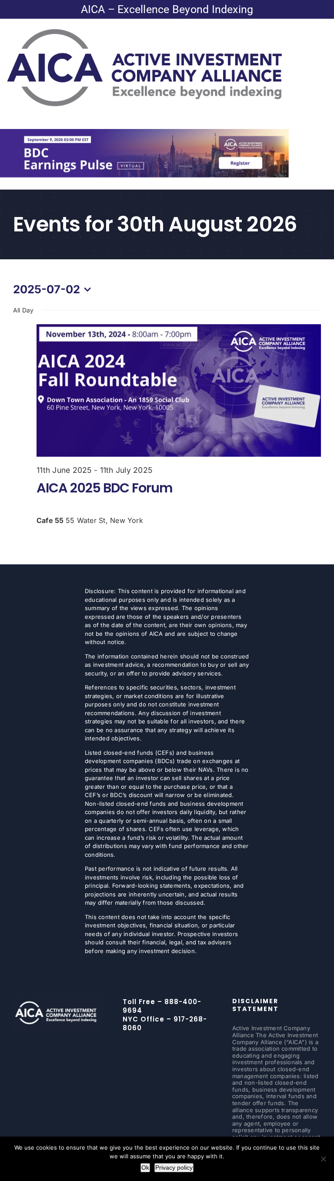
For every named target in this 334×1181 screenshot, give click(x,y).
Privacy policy (174, 1167)
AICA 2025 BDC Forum (105, 488)
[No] (323, 1158)
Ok (145, 1167)
